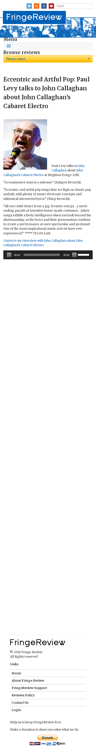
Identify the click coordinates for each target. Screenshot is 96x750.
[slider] (84, 254)
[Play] (9, 255)
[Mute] (74, 255)
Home (16, 673)
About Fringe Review (28, 681)
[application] (48, 254)
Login (16, 710)
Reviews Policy (23, 695)
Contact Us (20, 703)
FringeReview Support (29, 688)
